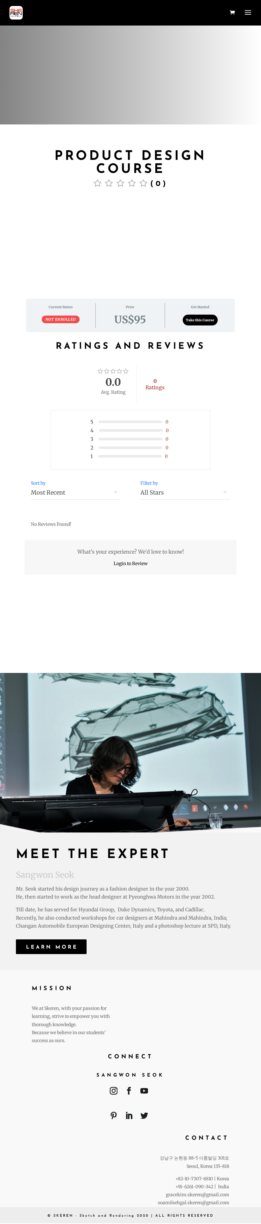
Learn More (52, 947)
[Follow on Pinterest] (113, 1117)
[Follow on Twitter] (144, 1117)
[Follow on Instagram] (113, 1092)
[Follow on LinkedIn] (129, 1117)
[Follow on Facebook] (129, 1092)
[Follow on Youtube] (144, 1092)
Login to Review (131, 563)
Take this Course (200, 320)
